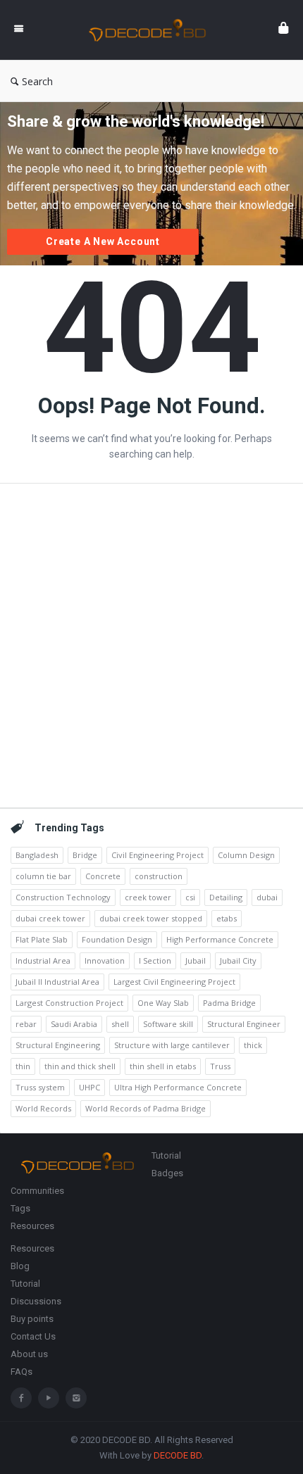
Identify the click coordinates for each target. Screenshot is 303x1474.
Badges (167, 1173)
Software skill (168, 1024)
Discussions (36, 1301)
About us (29, 1354)
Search (37, 81)
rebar (26, 1024)
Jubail (195, 960)
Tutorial (166, 1155)
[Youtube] (48, 1398)
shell (120, 1024)
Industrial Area (43, 960)
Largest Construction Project (69, 1002)
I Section (155, 960)
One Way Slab (163, 1002)
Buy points (32, 1319)
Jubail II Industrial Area (57, 981)
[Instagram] (76, 1398)
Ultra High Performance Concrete (178, 1087)
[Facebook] (21, 1398)
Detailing (225, 897)
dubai (267, 897)
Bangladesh (37, 855)
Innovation (105, 960)
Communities (37, 1190)
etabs (226, 918)
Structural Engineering (58, 1045)
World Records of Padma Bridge (145, 1108)
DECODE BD (178, 1455)
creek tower (148, 897)
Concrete (102, 876)
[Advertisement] (151, 645)
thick (253, 1045)
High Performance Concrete (219, 939)
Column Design (246, 855)
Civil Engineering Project (157, 855)
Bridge (85, 855)
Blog (20, 1266)
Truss (220, 1066)
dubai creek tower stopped (150, 918)
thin (23, 1066)
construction (159, 876)
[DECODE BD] (150, 30)
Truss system (40, 1087)
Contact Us (33, 1336)
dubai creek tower (50, 918)
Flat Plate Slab (42, 939)
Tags (20, 1208)
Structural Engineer (243, 1024)
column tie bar (43, 876)
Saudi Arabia (74, 1024)
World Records (43, 1108)
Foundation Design (117, 939)
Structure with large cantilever (172, 1045)
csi (190, 897)
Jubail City (238, 960)
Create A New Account (103, 241)
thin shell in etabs (163, 1066)
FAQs (21, 1371)
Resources (32, 1226)
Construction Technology (63, 897)
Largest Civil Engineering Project (174, 981)
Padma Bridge (229, 1002)
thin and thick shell (80, 1066)
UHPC (89, 1087)
